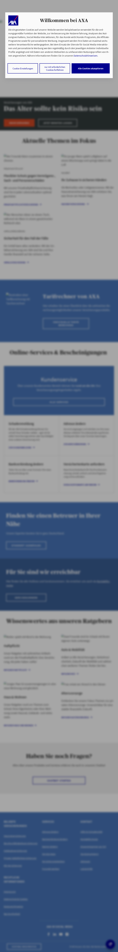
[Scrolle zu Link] (13, 20)
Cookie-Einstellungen (23, 68)
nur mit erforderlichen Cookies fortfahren (54, 68)
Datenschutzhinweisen (85, 55)
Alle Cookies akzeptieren (90, 68)
